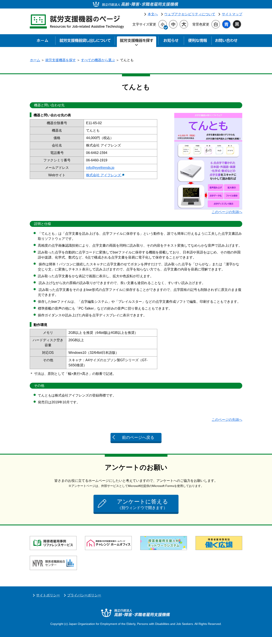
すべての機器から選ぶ (98, 60)
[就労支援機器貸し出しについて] (85, 41)
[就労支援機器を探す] (136, 41)
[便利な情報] (197, 41)
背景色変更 (200, 24)
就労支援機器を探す (60, 60)
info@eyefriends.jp (100, 167)
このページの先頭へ (227, 212)
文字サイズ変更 (144, 24)
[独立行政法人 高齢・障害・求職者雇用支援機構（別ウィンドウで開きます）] (136, 4)
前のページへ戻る (138, 437)
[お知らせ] (171, 41)
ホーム (35, 60)
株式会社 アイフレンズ (103, 175)
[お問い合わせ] (226, 41)
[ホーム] (42, 41)
